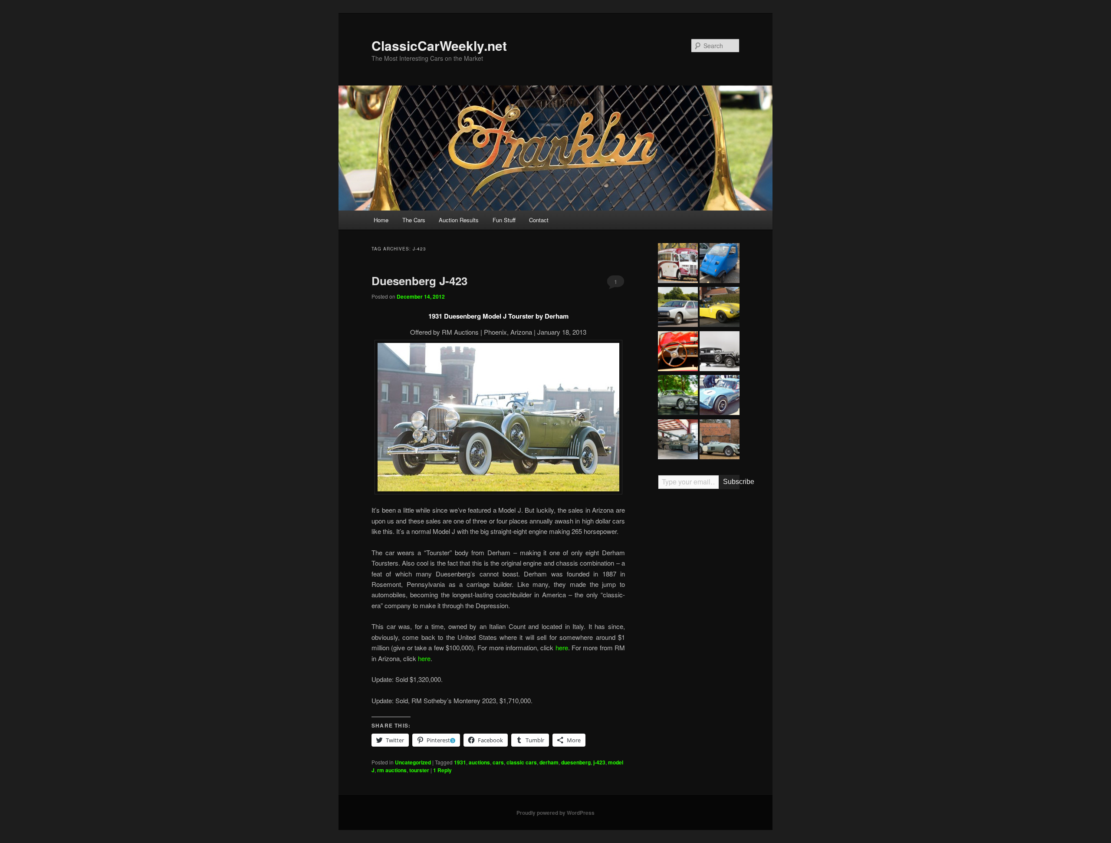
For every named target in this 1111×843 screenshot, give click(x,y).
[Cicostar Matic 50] (720, 264)
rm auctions (392, 770)
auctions (479, 762)
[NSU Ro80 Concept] (678, 308)
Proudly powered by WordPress (555, 813)
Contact (539, 220)
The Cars (413, 220)
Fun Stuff (504, 220)
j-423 (599, 762)
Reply (442, 770)
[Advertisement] (699, 631)
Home (381, 220)
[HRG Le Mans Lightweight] (720, 440)
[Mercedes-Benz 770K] (720, 352)
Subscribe (731, 481)
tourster (419, 770)
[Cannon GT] (720, 396)
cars (498, 762)
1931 (460, 762)
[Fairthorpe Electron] (720, 308)
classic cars (521, 762)
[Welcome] (678, 352)
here (562, 647)
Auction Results (459, 220)
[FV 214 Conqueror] (678, 440)
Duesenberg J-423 (419, 281)
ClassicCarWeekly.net (439, 45)
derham (549, 762)
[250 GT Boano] (678, 396)
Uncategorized (413, 762)
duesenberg (576, 762)
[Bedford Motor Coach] (678, 264)
